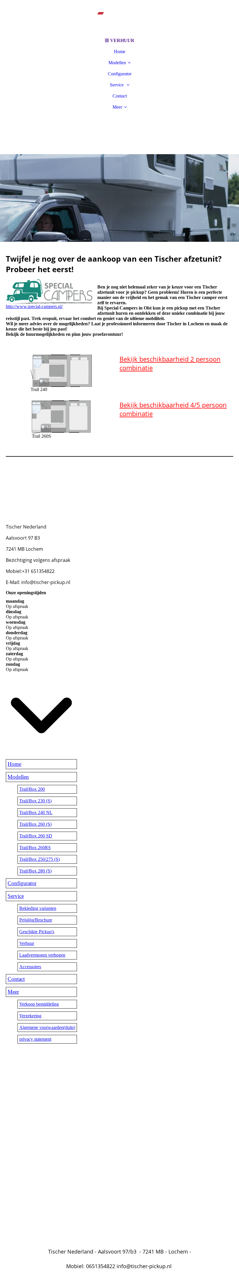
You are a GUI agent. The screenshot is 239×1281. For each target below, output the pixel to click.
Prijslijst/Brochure (35, 919)
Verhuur (26, 943)
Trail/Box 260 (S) (35, 824)
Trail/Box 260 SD (35, 835)
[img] (119, 17)
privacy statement (35, 1039)
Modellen (117, 62)
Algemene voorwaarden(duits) (47, 1027)
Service (117, 84)
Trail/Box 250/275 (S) (39, 859)
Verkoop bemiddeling (39, 1004)
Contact (120, 95)
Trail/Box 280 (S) (35, 870)
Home (119, 51)
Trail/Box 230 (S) (35, 800)
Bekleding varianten (37, 908)
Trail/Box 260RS (35, 847)
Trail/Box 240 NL (35, 812)
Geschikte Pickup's (36, 931)
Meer (117, 107)
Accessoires (30, 966)
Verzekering (30, 1015)
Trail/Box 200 (32, 789)
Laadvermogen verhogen (42, 955)
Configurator (119, 73)
